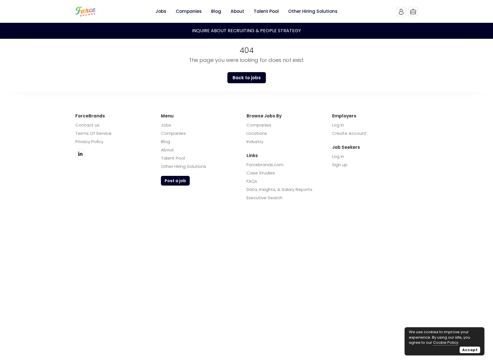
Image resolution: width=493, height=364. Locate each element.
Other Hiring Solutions (183, 166)
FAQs (251, 181)
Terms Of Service (93, 133)
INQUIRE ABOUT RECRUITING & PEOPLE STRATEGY (246, 30)
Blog (165, 142)
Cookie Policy (445, 342)
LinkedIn (80, 154)
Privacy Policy (89, 142)
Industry (254, 142)
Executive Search (264, 198)
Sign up (339, 165)
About (167, 150)
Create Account (349, 133)
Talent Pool (173, 158)
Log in (338, 125)
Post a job (175, 181)
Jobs (166, 125)
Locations (256, 133)
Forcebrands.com (265, 165)
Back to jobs (247, 78)
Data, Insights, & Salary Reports (279, 189)
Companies (173, 133)
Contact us (87, 125)
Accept (470, 350)
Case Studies (260, 173)
